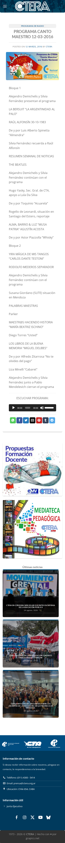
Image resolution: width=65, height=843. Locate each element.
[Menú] (5, 6)
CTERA (49, 46)
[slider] (49, 407)
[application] (32, 407)
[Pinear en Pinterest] (39, 420)
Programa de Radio (32, 26)
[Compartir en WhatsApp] (13, 420)
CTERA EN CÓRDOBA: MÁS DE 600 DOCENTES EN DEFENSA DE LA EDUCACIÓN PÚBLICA (30, 606)
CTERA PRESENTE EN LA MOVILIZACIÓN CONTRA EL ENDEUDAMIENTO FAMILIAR (30, 657)
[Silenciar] (42, 408)
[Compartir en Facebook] (19, 420)
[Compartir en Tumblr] (46, 420)
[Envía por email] (33, 420)
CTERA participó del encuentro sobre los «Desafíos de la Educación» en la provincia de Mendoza (30, 706)
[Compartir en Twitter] (26, 420)
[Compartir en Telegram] (52, 420)
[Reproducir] (13, 408)
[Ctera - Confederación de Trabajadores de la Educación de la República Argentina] (32, 6)
